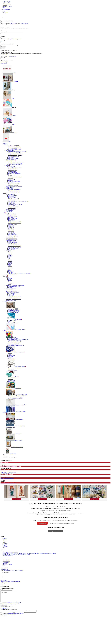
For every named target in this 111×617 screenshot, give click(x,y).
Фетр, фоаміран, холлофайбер (12, 292)
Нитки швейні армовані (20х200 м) (16, 345)
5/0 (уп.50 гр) (11, 227)
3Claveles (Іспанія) (12, 377)
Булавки (10, 357)
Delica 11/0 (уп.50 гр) (12, 241)
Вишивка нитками (10, 150)
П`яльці (7, 174)
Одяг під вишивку (10, 182)
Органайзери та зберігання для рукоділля (15, 285)
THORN (10, 270)
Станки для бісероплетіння (14, 181)
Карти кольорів (9, 211)
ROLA (9, 258)
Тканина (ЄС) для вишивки (14, 173)
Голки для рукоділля (12, 370)
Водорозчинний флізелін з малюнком (14, 186)
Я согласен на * (13, 613)
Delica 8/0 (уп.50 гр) (12, 243)
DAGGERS (10, 272)
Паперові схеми (9, 188)
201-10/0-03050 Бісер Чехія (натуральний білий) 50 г (19, 273)
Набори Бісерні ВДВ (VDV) (14, 148)
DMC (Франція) (11, 166)
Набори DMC (11, 157)
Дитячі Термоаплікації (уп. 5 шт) (15, 398)
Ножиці (16, 376)
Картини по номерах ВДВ (17, 447)
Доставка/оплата (6, 3)
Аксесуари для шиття (19, 351)
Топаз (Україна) (11, 381)
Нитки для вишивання (11, 160)
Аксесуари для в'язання (20, 329)
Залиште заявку (42, 523)
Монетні (10, 280)
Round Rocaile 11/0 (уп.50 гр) (14, 246)
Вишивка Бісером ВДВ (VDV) (12, 145)
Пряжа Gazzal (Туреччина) (14, 310)
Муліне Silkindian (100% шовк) (15, 163)
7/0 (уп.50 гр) (11, 229)
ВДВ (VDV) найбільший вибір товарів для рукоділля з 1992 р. (16, 554)
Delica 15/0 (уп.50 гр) (12, 242)
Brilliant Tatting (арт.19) (13, 206)
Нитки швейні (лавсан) (13, 344)
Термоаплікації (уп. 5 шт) (21, 394)
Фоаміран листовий (12, 297)
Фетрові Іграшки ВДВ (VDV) (14, 149)
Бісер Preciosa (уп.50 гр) (11, 213)
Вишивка (15, 81)
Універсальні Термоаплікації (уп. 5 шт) (16, 397)
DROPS (10, 263)
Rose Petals (10, 267)
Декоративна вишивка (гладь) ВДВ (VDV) (17, 151)
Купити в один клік (14, 603)
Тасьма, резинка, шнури (20, 411)
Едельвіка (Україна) (12, 170)
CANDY (10, 254)
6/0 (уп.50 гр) (11, 228)
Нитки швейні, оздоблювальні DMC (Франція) (18, 339)
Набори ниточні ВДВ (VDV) (14, 152)
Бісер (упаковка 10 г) (12, 234)
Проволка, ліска (9, 289)
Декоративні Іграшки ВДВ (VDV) (15, 153)
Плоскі (9, 281)
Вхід (4, 11)
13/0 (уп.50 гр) (11, 220)
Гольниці (10, 353)
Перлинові (10, 251)
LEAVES (10, 262)
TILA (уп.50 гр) (11, 249)
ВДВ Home (14, 132)
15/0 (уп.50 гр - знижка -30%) (14, 223)
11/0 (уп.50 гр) (11, 217)
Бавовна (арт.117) (12, 196)
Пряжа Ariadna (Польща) (13, 311)
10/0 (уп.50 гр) (11, 215)
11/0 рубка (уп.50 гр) (12, 218)
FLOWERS (10, 255)
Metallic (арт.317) (12, 197)
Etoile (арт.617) (11, 205)
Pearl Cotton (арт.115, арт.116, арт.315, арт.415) (18, 201)
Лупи (9, 354)
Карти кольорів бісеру (13, 235)
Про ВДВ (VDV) (6, 1)
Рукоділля (14, 107)
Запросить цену (12, 614)
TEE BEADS (11, 271)
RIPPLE (10, 266)
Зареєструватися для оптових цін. (10, 552)
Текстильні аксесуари (19, 425)
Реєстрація (5, 12)
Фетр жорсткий (11, 293)
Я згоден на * (11, 602)
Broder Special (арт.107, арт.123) (15, 204)
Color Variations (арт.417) (13, 198)
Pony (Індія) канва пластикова (14, 167)
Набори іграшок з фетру (11, 300)
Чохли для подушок (17, 433)
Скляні (9, 253)
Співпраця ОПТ (6, 2)
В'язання (14, 115)
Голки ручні (10, 368)
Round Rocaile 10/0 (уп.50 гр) (14, 244)
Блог (4, 7)
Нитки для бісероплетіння (11, 274)
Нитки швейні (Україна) (13, 343)
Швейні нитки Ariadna (13, 338)
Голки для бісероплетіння (11, 238)
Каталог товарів (4, 62)
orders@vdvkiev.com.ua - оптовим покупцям (13, 570)
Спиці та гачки (18, 319)
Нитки (14, 337)
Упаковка (10, 287)
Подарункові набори (12, 195)
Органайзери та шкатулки (14, 286)
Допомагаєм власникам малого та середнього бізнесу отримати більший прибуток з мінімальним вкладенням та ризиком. (29, 553)
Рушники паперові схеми (13, 191)
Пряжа (16, 308)
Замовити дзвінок (24, 23)
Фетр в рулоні (11, 295)
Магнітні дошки (11, 355)
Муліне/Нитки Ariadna (10, 209)
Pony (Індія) (10, 178)
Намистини (8, 250)
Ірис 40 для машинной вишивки (15, 164)
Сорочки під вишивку (13, 185)
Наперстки (10, 356)
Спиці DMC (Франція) (13, 322)
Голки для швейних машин (14, 367)
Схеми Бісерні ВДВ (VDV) (14, 147)
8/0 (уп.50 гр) (11, 231)
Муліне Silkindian (9, 210)
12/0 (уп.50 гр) (11, 219)
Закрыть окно (3, 615)
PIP (9, 257)
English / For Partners (7, 6)
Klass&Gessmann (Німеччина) (14, 176)
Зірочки (10, 259)
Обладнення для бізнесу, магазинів (13, 299)
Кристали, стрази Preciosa (11, 291)
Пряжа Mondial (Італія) (13, 312)
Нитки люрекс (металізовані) (14, 341)
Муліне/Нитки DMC (10, 194)
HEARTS (10, 256)
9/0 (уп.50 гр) (11, 232)
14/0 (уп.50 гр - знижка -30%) (14, 221)
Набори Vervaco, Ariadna (13, 158)
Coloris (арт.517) (11, 200)
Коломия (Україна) (12, 171)
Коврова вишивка (9, 187)
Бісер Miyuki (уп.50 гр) (11, 240)
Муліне (13, 89)
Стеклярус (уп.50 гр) (12, 224)
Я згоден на (11, 38)
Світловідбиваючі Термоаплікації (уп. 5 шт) (17, 395)
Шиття (13, 124)
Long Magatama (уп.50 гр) (13, 248)
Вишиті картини (18, 440)
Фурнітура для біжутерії (11, 288)
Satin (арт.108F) (11, 202)
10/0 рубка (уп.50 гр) (12, 216)
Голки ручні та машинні (20, 366)
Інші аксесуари (11, 360)
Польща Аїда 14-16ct (12, 172)
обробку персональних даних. (14, 38)
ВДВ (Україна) (11, 179)
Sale (10, 141)
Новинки (14, 72)
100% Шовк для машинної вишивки (16, 162)
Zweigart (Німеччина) (13, 168)
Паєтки (7, 277)
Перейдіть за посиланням (55, 531)
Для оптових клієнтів (5, 9)
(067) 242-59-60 (14, 23)
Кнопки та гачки (12, 358)
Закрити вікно (4, 54)
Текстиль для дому (19, 419)
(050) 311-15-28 (12, 56)
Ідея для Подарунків (10, 427)
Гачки (9, 321)
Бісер (13, 98)
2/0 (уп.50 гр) (11, 225)
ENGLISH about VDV (8, 555)
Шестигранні (11, 282)
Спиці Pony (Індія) (12, 320)
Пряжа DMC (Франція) (13, 309)
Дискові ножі (18, 388)
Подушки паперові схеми (13, 190)
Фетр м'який (11, 294)
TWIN (9, 264)
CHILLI (10, 261)
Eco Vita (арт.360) (12, 208)
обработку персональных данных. (15, 613)
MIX (9, 269)
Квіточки (10, 278)
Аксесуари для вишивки (11, 159)
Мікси (9, 284)
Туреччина (10, 180)
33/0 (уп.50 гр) (11, 233)
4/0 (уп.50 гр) (11, 226)
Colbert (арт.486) (11, 203)
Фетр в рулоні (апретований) (14, 296)
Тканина (7, 165)
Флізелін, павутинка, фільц (21, 404)
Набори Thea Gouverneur (13, 156)
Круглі (9, 279)
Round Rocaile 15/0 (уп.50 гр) (14, 247)
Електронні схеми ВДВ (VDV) (15, 155)
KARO (9, 265)
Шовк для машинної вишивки (14, 340)
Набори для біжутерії (10, 236)
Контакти (5, 5)
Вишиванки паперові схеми (14, 189)
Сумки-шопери (13, 453)
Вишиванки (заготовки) (13, 183)
